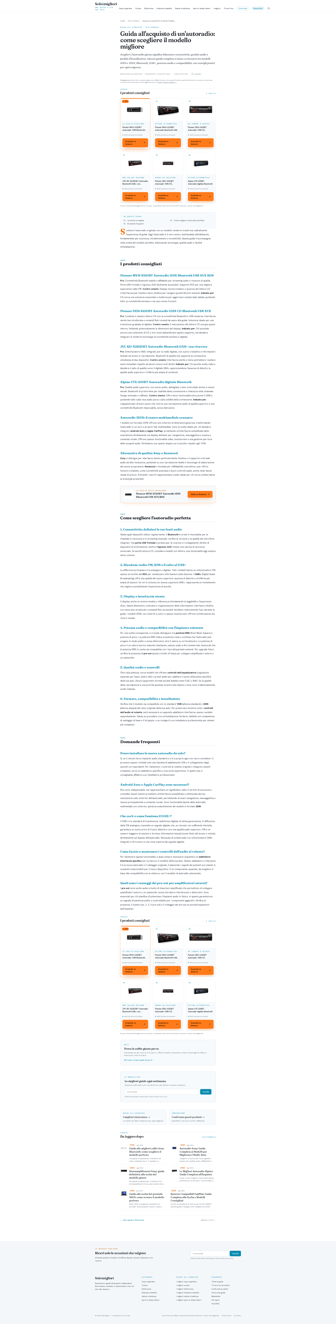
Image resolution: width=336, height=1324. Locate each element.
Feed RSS (215, 1303)
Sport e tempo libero (201, 8)
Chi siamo (215, 1300)
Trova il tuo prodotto (220, 1285)
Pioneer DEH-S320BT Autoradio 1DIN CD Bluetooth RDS (164, 182)
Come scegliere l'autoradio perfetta (189, 220)
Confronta (242, 8)
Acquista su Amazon (135, 142)
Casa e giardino (125, 8)
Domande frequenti (135, 224)
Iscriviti (206, 1092)
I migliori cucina (183, 1285)
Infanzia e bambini (164, 8)
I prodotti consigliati (135, 220)
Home (122, 21)
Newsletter (258, 8)
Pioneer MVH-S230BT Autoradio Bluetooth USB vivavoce (166, 129)
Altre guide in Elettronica (132, 1220)
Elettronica (148, 8)
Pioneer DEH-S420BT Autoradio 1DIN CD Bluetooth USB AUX (197, 129)
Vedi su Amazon (200, 494)
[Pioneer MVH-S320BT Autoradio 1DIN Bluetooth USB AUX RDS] (129, 494)
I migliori (217, 8)
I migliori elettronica (185, 1289)
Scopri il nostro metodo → (167, 82)
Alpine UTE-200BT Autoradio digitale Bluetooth (200, 182)
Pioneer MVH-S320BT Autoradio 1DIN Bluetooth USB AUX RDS (133, 129)
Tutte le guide (217, 1281)
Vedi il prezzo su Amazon (133, 135)
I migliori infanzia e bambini (188, 1292)
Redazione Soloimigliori (131, 74)
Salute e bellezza (182, 8)
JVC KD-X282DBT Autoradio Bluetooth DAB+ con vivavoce (135, 182)
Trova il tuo (228, 8)
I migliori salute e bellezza (187, 1296)
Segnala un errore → (208, 1220)
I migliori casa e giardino (187, 1281)
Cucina (138, 8)
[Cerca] (268, 8)
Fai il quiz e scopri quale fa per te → (139, 1060)
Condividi (197, 74)
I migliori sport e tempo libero (189, 1300)
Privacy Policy (227, 1316)
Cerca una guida (218, 1292)
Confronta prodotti (219, 1289)
